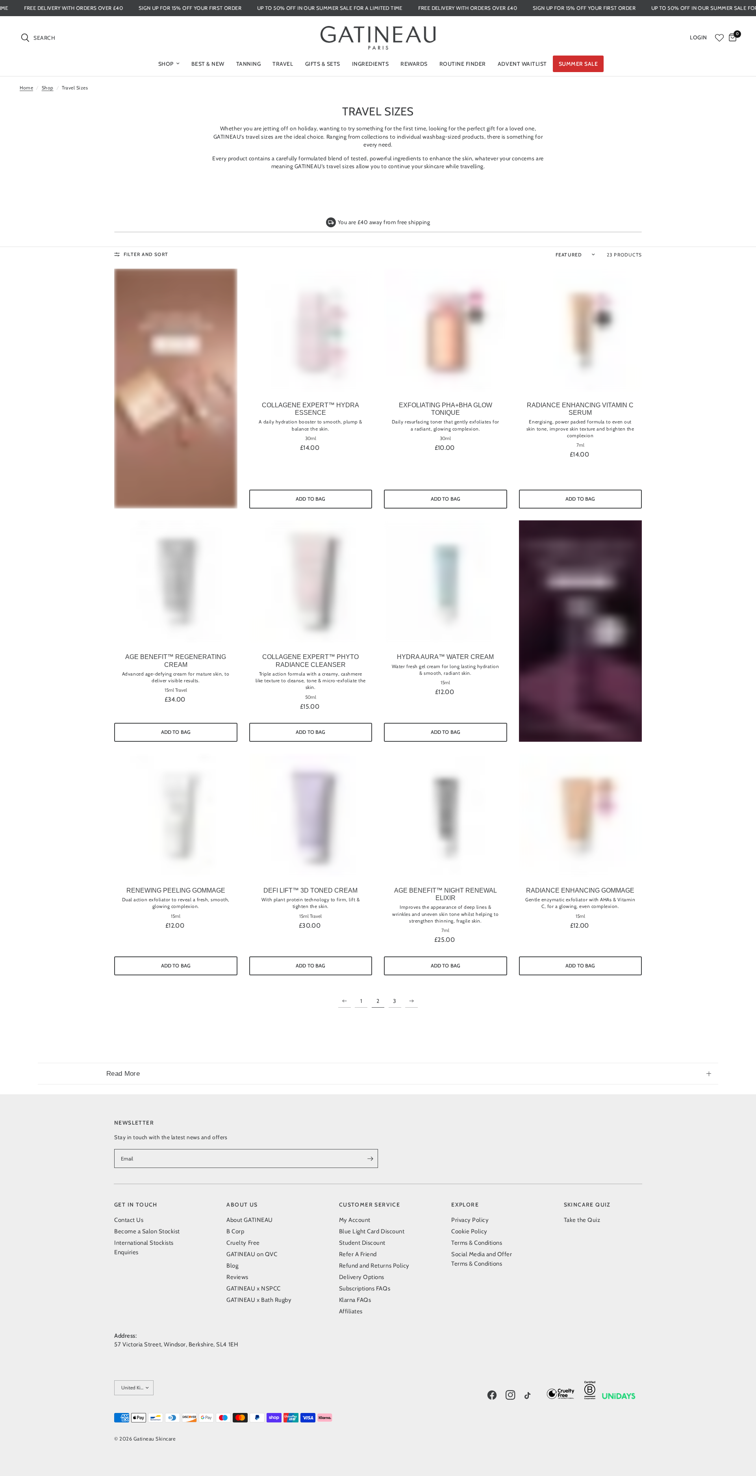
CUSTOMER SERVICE (369, 1204)
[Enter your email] (370, 1158)
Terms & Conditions (476, 1242)
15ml (445, 682)
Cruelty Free (242, 1242)
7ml (580, 445)
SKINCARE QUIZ (587, 1204)
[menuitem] (168, 64)
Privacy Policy (470, 1220)
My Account (355, 1220)
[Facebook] (495, 1395)
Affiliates (351, 1311)
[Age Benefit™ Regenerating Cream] (175, 582)
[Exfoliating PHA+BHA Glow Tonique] (445, 330)
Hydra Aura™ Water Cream (445, 657)
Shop (48, 88)
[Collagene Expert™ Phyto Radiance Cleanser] (310, 582)
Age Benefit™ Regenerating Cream (175, 661)
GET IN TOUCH (136, 1204)
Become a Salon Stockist (147, 1231)
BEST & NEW (207, 63)
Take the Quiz (582, 1220)
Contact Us (128, 1220)
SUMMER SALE (578, 63)
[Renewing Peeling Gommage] (175, 815)
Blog (232, 1265)
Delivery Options (361, 1277)
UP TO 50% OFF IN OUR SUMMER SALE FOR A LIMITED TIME (370, 8)
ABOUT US (242, 1204)
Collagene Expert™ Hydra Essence (310, 409)
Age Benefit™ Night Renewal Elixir (445, 894)
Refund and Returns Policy (374, 1265)
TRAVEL (282, 63)
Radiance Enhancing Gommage (580, 890)
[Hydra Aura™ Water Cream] (445, 582)
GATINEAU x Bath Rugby (258, 1299)
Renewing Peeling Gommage (175, 890)
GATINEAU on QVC (251, 1254)
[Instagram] (514, 1395)
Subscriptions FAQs (364, 1288)
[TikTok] (533, 1396)
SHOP (166, 63)
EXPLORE (465, 1204)
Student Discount (362, 1242)
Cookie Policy (469, 1231)
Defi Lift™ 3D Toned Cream (310, 890)
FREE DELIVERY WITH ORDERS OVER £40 (113, 8)
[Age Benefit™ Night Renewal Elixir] (445, 815)
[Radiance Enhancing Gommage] (580, 815)
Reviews (237, 1277)
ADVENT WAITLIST (522, 63)
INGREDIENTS (370, 63)
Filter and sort (146, 254)
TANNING (248, 63)
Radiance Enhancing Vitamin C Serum (580, 409)
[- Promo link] (175, 389)
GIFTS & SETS (322, 63)
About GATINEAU (249, 1220)
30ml (310, 438)
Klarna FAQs (355, 1299)
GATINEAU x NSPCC (253, 1288)
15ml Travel (176, 690)
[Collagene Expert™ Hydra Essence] (310, 330)
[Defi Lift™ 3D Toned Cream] (310, 815)
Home (26, 88)
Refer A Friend (358, 1254)
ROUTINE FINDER (462, 63)
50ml (310, 697)
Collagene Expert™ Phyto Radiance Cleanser (310, 661)
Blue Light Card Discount (371, 1231)
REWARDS (414, 63)
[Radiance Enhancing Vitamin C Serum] (580, 330)
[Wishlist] (719, 38)
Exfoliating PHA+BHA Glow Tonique (445, 409)
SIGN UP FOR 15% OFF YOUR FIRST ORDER (230, 8)
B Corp (235, 1231)
